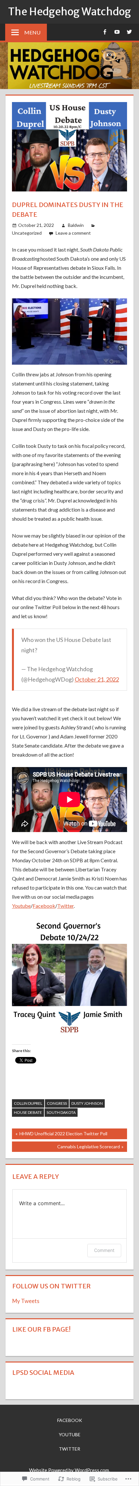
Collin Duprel (28, 1103)
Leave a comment (73, 233)
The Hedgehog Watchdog (69, 11)
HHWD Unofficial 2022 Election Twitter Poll (59, 1134)
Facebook (44, 906)
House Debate (28, 1112)
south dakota (61, 1112)
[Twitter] (129, 31)
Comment (104, 1250)
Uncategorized (27, 233)
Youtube (21, 906)
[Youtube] (117, 31)
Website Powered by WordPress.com (69, 1470)
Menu (32, 32)
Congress (57, 1103)
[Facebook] (104, 31)
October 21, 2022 (97, 679)
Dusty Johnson (87, 1103)
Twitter (65, 906)
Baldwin (76, 225)
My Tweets (25, 1300)
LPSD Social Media (43, 1372)
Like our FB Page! (41, 1329)
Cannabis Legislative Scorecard (66, 1147)
